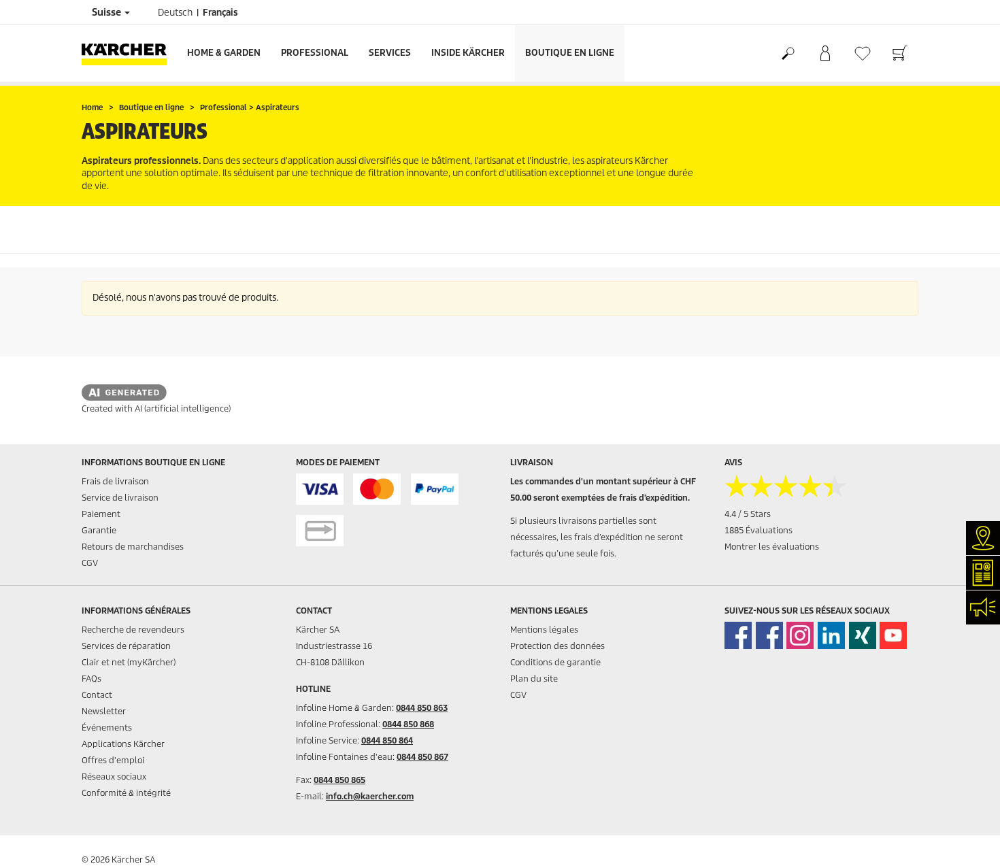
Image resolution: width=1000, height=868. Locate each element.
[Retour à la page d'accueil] (129, 53)
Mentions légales (544, 629)
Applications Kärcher (123, 744)
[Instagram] (800, 635)
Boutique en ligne (569, 53)
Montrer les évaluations (771, 546)
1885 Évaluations (758, 530)
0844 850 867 (422, 757)
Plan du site (534, 678)
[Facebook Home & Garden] (738, 635)
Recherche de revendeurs (133, 629)
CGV (90, 563)
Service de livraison (120, 498)
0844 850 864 (387, 740)
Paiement (101, 514)
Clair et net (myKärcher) (129, 662)
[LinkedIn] (831, 635)
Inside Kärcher (468, 53)
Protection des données (557, 646)
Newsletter (104, 711)
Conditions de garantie (555, 662)
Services (390, 53)
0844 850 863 (422, 708)
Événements (107, 727)
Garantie (99, 530)
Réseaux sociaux (114, 776)
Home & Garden (224, 53)
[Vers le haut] (966, 841)
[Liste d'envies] (862, 53)
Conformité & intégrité (126, 793)
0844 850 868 (408, 724)
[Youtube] (893, 635)
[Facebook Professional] (769, 635)
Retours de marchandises (133, 546)
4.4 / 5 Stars (747, 514)
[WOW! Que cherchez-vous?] (787, 54)
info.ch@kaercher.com (370, 796)
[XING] (862, 635)
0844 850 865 (339, 780)
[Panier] (899, 54)
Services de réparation (126, 646)
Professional (314, 53)
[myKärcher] (825, 54)
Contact (97, 695)
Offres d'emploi (113, 760)
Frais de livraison (115, 481)
